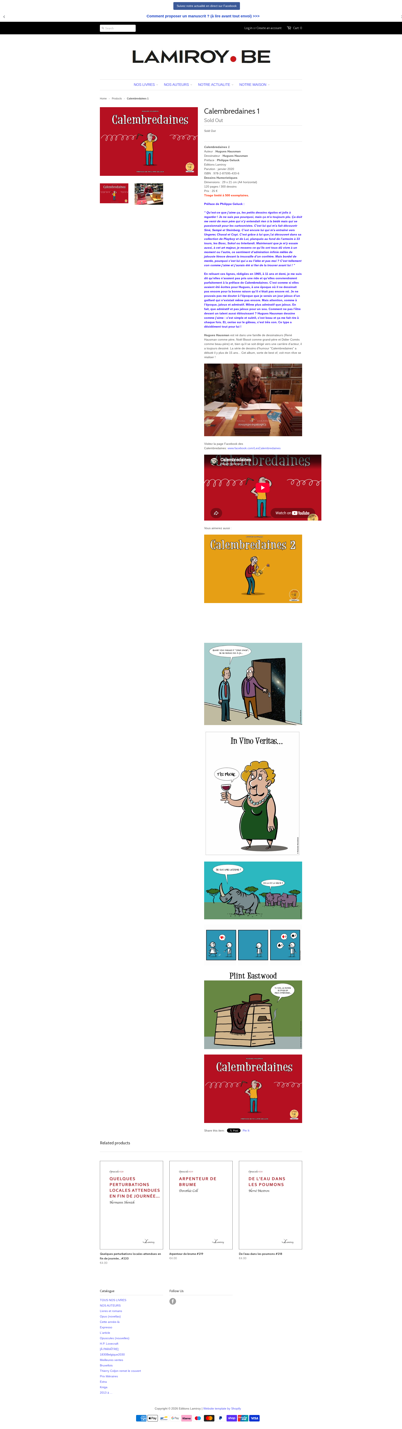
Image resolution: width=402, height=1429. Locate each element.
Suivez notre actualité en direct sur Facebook (207, 6)
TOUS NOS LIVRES (113, 1300)
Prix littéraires (109, 1376)
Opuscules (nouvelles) (114, 1338)
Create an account (269, 28)
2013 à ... (106, 1392)
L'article (105, 1332)
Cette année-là (110, 1322)
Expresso (106, 1327)
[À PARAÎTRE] (109, 1349)
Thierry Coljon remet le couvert (120, 1370)
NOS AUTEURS (110, 1305)
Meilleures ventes (111, 1360)
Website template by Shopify (222, 1408)
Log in (249, 28)
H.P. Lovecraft (109, 1343)
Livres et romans (111, 1311)
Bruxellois (106, 1365)
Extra (103, 1381)
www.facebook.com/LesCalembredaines (254, 448)
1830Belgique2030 (112, 1354)
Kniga (103, 1387)
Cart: (297, 28)
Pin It (246, 1130)
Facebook (172, 1301)
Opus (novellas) (110, 1316)
